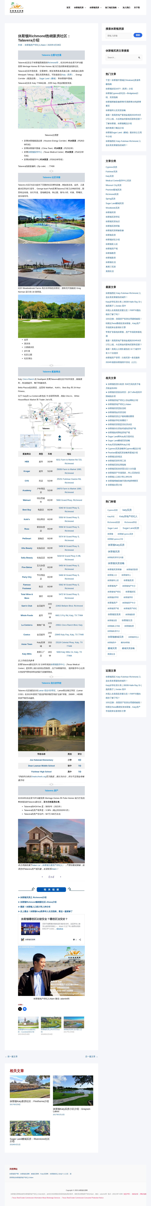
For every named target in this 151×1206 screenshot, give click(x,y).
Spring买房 (110, 199)
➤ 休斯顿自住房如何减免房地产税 (121, 428)
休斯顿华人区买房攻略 (116, 110)
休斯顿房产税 (112, 249)
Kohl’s (27, 519)
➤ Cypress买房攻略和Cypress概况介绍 (123, 448)
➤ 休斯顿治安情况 (114, 457)
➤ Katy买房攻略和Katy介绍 (118, 444)
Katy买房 (110, 176)
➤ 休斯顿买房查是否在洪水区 (119, 424)
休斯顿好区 (131, 592)
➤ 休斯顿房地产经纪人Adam (118, 404)
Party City (26, 577)
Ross (26, 529)
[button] (85, 7)
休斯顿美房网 (24, 1174)
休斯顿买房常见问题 (115, 557)
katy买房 (127, 510)
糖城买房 (112, 648)
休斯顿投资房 (114, 614)
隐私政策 (135, 1194)
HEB (27, 462)
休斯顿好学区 (113, 597)
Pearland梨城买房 (114, 190)
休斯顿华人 (126, 575)
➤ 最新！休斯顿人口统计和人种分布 (34, 907)
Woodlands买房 (113, 208)
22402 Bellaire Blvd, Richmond (69, 606)
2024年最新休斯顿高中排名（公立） (122, 362)
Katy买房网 (44, 1174)
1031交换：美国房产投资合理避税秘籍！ (124, 319)
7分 (79, 766)
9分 (79, 760)
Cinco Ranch (28, 379)
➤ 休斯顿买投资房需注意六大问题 (121, 469)
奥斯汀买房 (111, 267)
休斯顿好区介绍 (113, 239)
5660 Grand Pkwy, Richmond (69, 500)
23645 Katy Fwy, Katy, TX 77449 (69, 635)
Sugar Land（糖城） (48, 78)
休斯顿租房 (129, 626)
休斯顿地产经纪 (114, 592)
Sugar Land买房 (131, 528)
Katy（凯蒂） (68, 75)
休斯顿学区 (128, 597)
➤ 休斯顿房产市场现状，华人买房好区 (123, 473)
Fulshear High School (41, 772)
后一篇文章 (91, 1056)
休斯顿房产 (113, 603)
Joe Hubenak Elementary (41, 760)
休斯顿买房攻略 (116, 563)
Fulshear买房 (111, 171)
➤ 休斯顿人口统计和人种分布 (119, 477)
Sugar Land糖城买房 (115, 203)
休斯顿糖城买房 (116, 637)
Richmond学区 (130, 522)
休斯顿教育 (111, 253)
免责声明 (127, 1194)
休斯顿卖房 (111, 235)
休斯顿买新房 (132, 569)
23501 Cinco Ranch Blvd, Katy (69, 625)
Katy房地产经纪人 (128, 516)
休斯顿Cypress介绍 (115, 539)
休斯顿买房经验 (113, 226)
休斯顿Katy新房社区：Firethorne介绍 (29, 1101)
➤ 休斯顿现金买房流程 (116, 412)
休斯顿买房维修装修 (115, 230)
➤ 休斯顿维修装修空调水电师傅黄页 (122, 481)
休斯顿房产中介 (129, 603)
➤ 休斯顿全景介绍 (114, 485)
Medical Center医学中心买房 (118, 180)
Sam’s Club (26, 606)
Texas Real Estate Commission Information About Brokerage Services (36, 1198)
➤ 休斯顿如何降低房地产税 (118, 432)
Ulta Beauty (26, 548)
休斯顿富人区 (112, 244)
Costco (26, 635)
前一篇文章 (11, 1056)
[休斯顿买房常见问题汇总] (74, 1022)
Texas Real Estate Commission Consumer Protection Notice (82, 1198)
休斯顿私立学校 (113, 626)
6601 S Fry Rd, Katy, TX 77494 (69, 615)
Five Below (27, 567)
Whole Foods (27, 615)
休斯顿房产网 (14, 1174)
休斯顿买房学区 (113, 217)
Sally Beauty (27, 558)
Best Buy (27, 510)
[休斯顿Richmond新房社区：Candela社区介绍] (28, 1022)
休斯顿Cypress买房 (125, 534)
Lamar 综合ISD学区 (47, 690)
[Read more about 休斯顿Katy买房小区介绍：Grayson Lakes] (73, 1090)
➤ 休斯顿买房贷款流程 (116, 408)
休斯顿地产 (113, 586)
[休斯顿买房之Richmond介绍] (51, 1022)
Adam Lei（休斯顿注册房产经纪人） (48, 865)
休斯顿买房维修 (115, 569)
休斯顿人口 (112, 575)
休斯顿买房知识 (113, 221)
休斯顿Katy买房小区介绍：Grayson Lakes (71, 1110)
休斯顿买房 (111, 212)
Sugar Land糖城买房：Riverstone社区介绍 (30, 1140)
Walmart (27, 500)
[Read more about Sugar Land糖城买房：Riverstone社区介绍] (30, 1128)
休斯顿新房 (111, 258)
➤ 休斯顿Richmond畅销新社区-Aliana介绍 (37, 902)
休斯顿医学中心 (35, 152)
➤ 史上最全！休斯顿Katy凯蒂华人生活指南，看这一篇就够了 (45, 911)
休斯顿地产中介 (129, 586)
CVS (27, 481)
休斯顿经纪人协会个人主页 (59, 1174)
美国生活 (110, 271)
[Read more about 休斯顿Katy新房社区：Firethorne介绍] (30, 1087)
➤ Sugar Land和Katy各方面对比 (120, 436)
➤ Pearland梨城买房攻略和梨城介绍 (122, 453)
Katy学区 (111, 517)
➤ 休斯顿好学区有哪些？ (117, 420)
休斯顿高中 (111, 642)
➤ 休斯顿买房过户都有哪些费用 (120, 416)
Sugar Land (113, 528)
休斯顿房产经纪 (130, 608)
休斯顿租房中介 (113, 631)
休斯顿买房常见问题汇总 (73, 1029)
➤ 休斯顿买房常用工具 (116, 461)
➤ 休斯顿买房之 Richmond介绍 (32, 897)
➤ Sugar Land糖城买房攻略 (118, 440)
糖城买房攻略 (128, 648)
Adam (54, 869)
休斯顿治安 (112, 620)
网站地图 (143, 1194)
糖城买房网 (35, 1174)
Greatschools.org (38, 776)
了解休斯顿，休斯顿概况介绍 (119, 123)
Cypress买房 (111, 167)
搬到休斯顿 (125, 642)
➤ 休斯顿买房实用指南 (116, 465)
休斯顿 (110, 534)
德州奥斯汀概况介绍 (115, 128)
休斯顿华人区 (113, 580)
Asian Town (26, 644)
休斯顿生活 (111, 262)
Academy (27, 490)
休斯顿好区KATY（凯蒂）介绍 (119, 89)
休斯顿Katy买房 (116, 545)
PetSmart (26, 538)
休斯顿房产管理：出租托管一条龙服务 (123, 358)
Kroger (27, 471)
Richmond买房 (112, 194)
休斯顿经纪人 (133, 637)
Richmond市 (53, 62)
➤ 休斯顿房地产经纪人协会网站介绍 (122, 400)
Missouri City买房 (113, 185)
